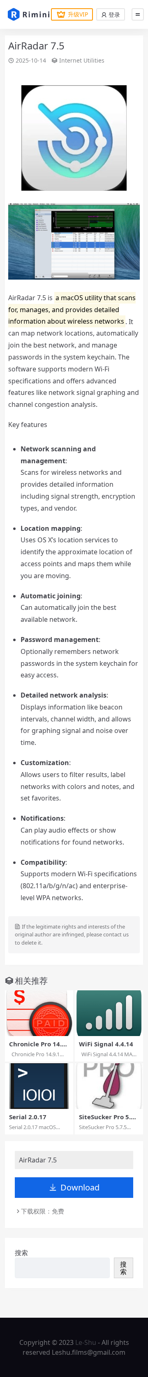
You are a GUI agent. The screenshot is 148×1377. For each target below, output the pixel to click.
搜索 (21, 1252)
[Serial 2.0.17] (39, 1086)
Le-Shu (85, 1342)
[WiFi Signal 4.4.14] (109, 1013)
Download (79, 1187)
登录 (113, 15)
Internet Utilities (81, 60)
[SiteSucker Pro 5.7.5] (109, 1086)
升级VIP (78, 14)
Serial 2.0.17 (27, 1117)
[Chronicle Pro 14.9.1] (39, 1013)
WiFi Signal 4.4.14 (106, 1044)
